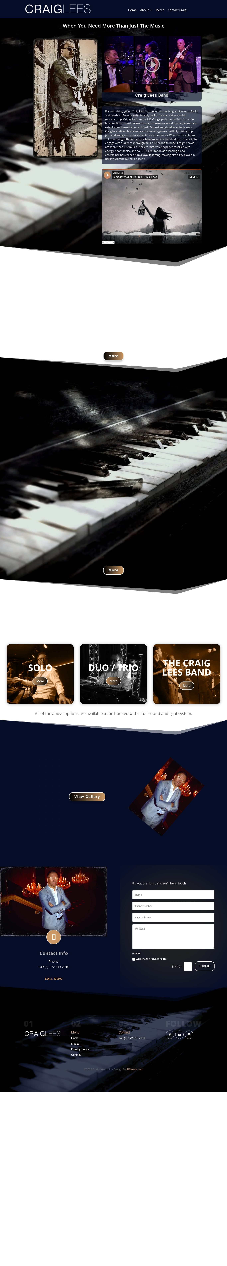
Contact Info (54, 953)
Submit (205, 966)
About (144, 10)
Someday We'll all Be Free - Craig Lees (117, 247)
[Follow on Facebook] (170, 1035)
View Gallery (87, 797)
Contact (76, 1054)
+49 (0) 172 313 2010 (131, 1038)
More (113, 356)
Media (160, 10)
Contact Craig (177, 10)
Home (132, 10)
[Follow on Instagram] (189, 1035)
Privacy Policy (158, 958)
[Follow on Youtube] (179, 1035)
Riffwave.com (135, 1069)
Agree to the (151, 958)
